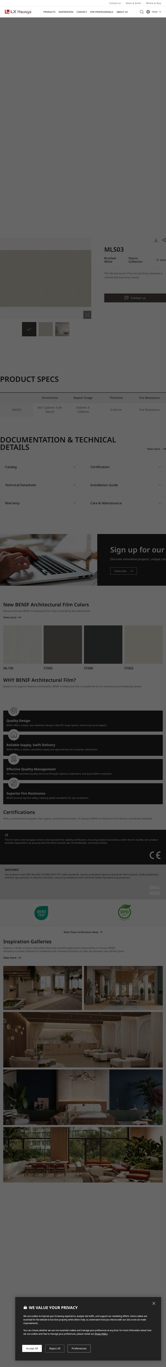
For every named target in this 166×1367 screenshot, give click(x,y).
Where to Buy (153, 3)
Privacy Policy (101, 1333)
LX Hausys (18, 12)
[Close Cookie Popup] (153, 1303)
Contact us (115, 3)
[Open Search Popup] (142, 12)
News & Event (133, 3)
